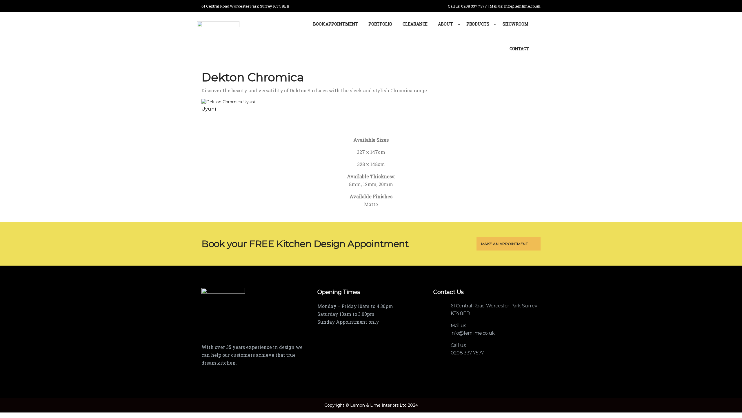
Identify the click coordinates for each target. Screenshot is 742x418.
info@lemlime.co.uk (473, 333)
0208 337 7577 (467, 353)
